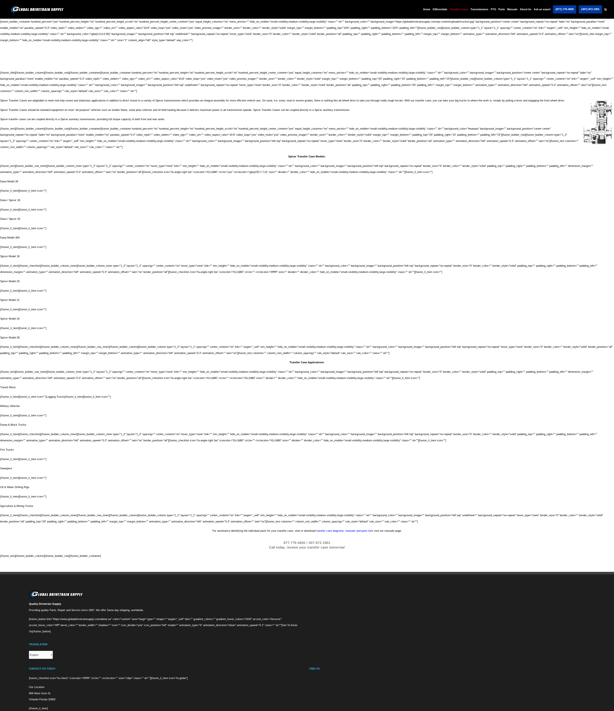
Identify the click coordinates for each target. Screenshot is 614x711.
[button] (605, 9)
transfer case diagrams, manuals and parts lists (344, 530)
